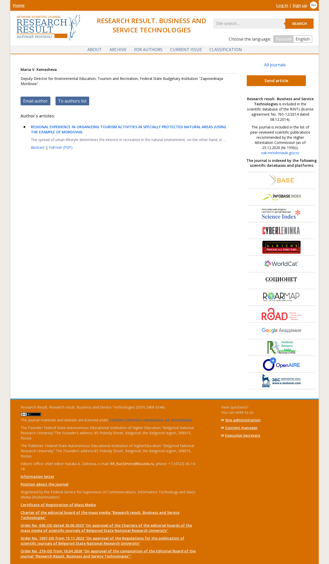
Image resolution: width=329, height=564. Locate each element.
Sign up (300, 5)
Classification (225, 49)
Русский (283, 39)
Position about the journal (44, 484)
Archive (117, 49)
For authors (148, 49)
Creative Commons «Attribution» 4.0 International (150, 420)
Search (299, 24)
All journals (275, 65)
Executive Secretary (242, 435)
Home (19, 5)
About (94, 49)
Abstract (38, 147)
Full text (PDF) (60, 147)
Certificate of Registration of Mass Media (58, 504)
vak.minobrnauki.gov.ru (280, 152)
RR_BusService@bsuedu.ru (132, 463)
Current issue (186, 49)
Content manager (241, 427)
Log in (282, 5)
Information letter (37, 476)
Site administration (243, 420)
